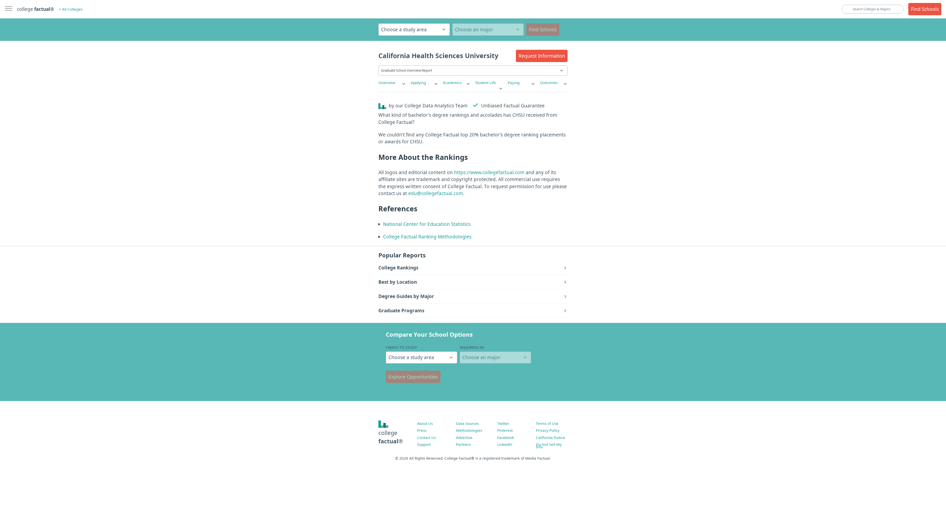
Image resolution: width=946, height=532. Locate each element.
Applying (418, 82)
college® (390, 437)
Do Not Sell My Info (549, 445)
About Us (425, 423)
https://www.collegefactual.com (489, 172)
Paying (514, 82)
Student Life (485, 82)
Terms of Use (547, 423)
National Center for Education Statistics (427, 224)
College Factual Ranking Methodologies (427, 236)
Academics (452, 82)
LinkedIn (504, 444)
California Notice (550, 437)
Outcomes (549, 82)
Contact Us (426, 437)
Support (424, 444)
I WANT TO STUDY (401, 347)
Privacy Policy (547, 430)
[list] (392, 82)
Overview (386, 82)
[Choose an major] (488, 29)
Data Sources (467, 423)
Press (421, 430)
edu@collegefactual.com (435, 193)
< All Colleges (71, 9)
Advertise (464, 437)
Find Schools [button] (925, 9)
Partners (463, 444)
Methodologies (469, 430)
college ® (35, 9)
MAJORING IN (472, 347)
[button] (542, 56)
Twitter (503, 423)
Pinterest (505, 430)
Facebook (505, 437)
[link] (392, 82)
